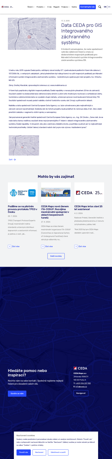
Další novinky (56, 256)
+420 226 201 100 (83, 383)
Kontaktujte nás (87, 7)
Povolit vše (23, 452)
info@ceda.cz (81, 387)
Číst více (15, 246)
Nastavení (39, 452)
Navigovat (81, 393)
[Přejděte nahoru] (107, 454)
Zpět (11, 159)
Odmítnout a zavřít (58, 452)
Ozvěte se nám (17, 393)
